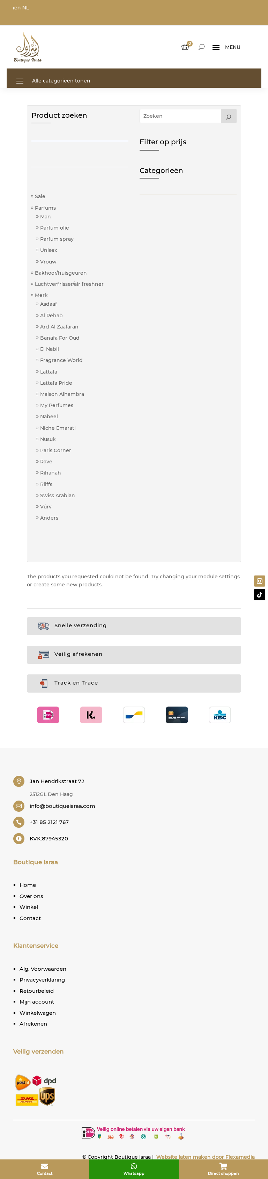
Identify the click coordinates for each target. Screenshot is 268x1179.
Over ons (31, 896)
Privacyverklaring (42, 979)
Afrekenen (33, 1023)
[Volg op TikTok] (259, 594)
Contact (30, 918)
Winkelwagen (38, 1013)
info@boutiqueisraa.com (62, 806)
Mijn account (37, 1001)
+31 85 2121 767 (49, 822)
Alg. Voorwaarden (43, 968)
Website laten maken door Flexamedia (205, 1157)
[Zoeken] (229, 116)
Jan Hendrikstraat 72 (57, 781)
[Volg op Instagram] (259, 581)
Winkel (29, 907)
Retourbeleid (37, 991)
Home (28, 885)
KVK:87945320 (49, 838)
